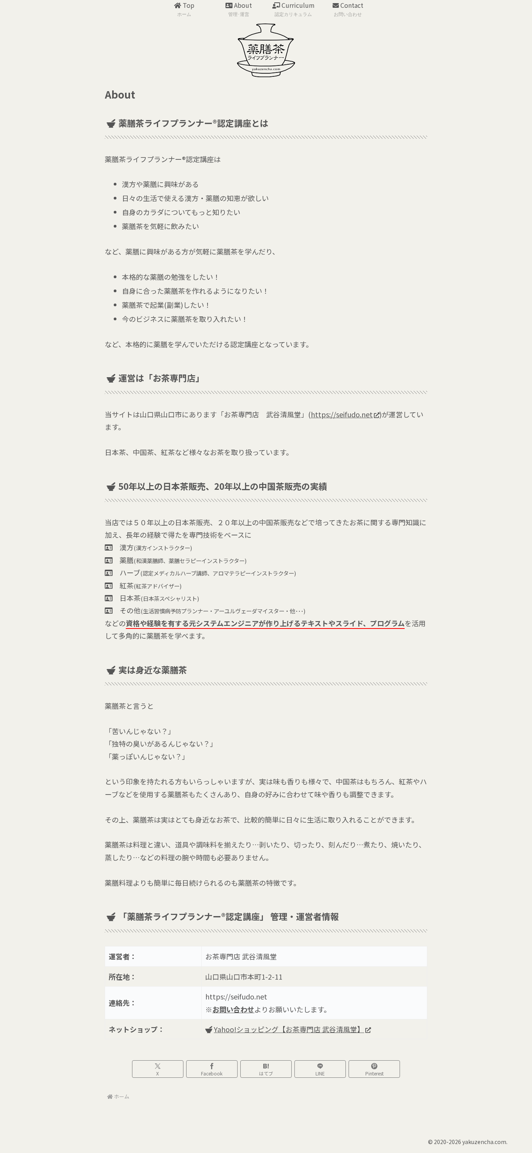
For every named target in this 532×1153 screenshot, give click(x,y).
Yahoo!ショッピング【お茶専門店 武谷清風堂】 (289, 1029)
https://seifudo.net (342, 414)
